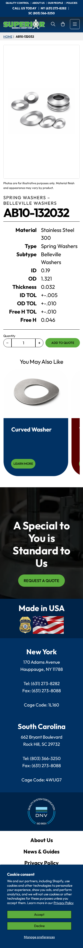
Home (7, 37)
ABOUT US (38, 2)
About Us (41, 840)
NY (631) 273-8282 (53, 8)
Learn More (23, 464)
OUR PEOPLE (56, 2)
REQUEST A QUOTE (41, 580)
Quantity (9, 336)
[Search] (53, 24)
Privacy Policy (64, 903)
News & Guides (41, 851)
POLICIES (71, 2)
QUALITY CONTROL (17, 2)
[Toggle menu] (75, 24)
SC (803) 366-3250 (41, 13)
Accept (39, 914)
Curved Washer (31, 429)
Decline (39, 926)
